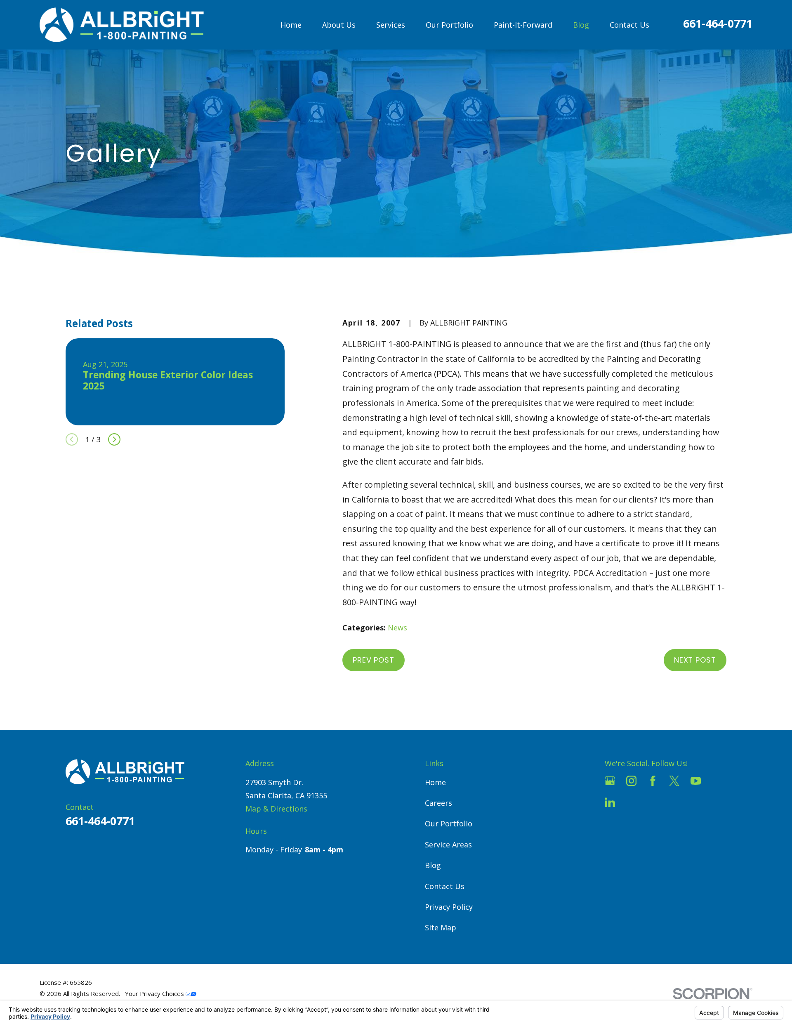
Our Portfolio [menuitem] (449, 25)
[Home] (122, 24)
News (397, 627)
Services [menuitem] (390, 25)
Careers (438, 803)
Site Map (440, 927)
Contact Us (444, 886)
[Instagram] (631, 781)
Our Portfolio (448, 823)
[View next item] (114, 439)
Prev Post (373, 660)
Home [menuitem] (291, 25)
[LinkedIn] (610, 802)
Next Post (695, 660)
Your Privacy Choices (155, 993)
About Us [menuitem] (339, 25)
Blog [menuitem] (581, 25)
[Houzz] (717, 781)
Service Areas (448, 844)
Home (435, 782)
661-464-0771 (717, 23)
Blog (433, 865)
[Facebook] (653, 781)
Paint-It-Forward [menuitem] (523, 25)
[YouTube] (696, 781)
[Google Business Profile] (610, 781)
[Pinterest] (631, 802)
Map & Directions (276, 809)
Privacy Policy (449, 907)
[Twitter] (674, 781)
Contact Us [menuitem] (629, 25)
